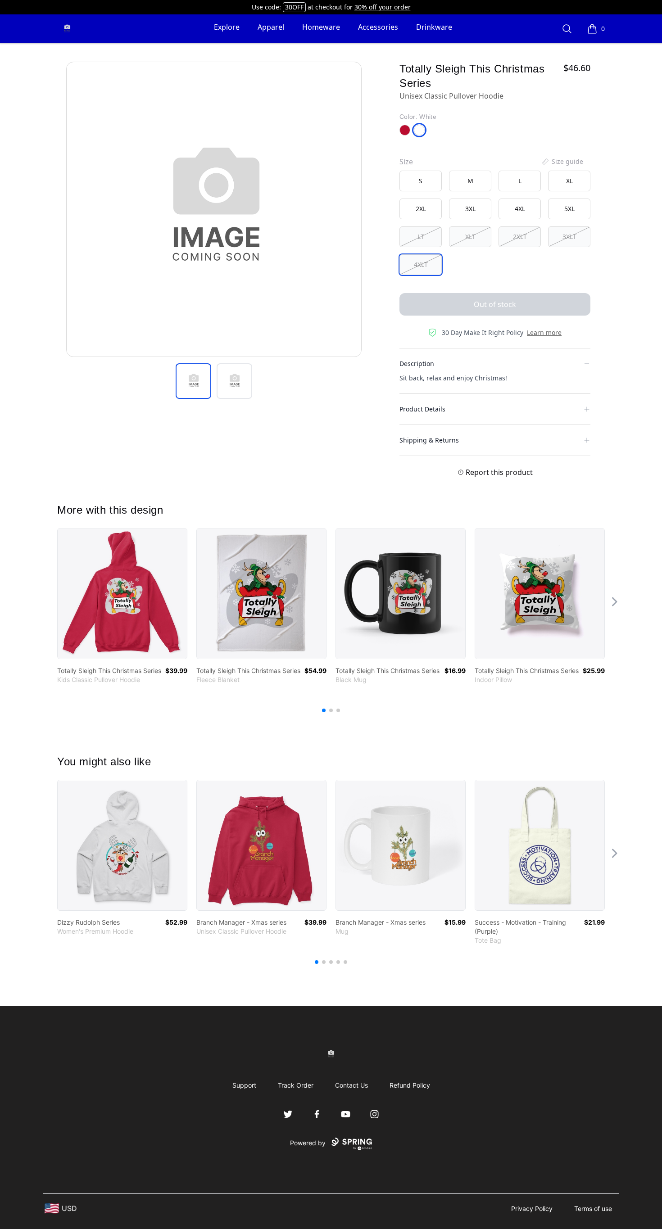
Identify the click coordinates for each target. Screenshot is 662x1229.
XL (569, 180)
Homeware (321, 27)
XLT (470, 236)
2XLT (520, 236)
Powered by (308, 1143)
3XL (470, 208)
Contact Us (351, 1085)
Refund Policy (410, 1085)
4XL (520, 208)
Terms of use (593, 1208)
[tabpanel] (214, 209)
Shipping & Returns (429, 440)
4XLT (421, 264)
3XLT (569, 236)
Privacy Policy (532, 1208)
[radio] (420, 181)
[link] (122, 594)
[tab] (193, 381)
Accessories (378, 27)
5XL (569, 208)
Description (416, 363)
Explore (227, 27)
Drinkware (434, 27)
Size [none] (406, 162)
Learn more (544, 332)
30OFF (294, 7)
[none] (562, 161)
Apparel (271, 27)
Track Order (295, 1085)
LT (420, 236)
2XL (421, 208)
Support (244, 1085)
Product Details (422, 409)
